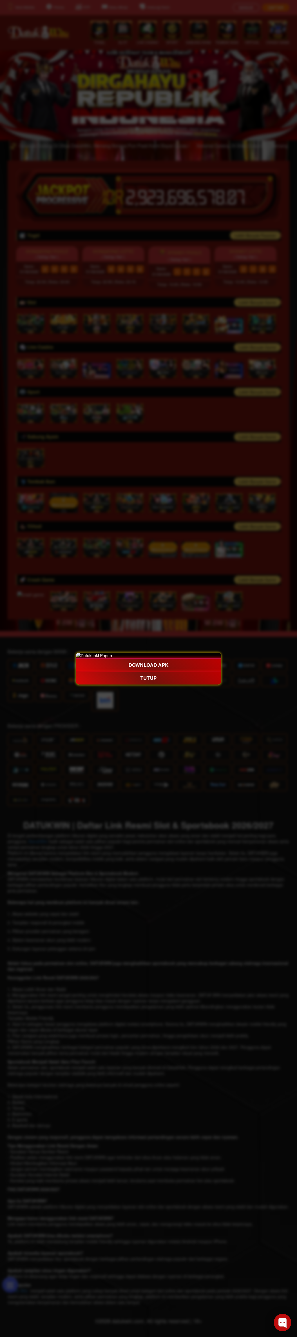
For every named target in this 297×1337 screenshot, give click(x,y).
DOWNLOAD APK (148, 665)
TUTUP (148, 677)
